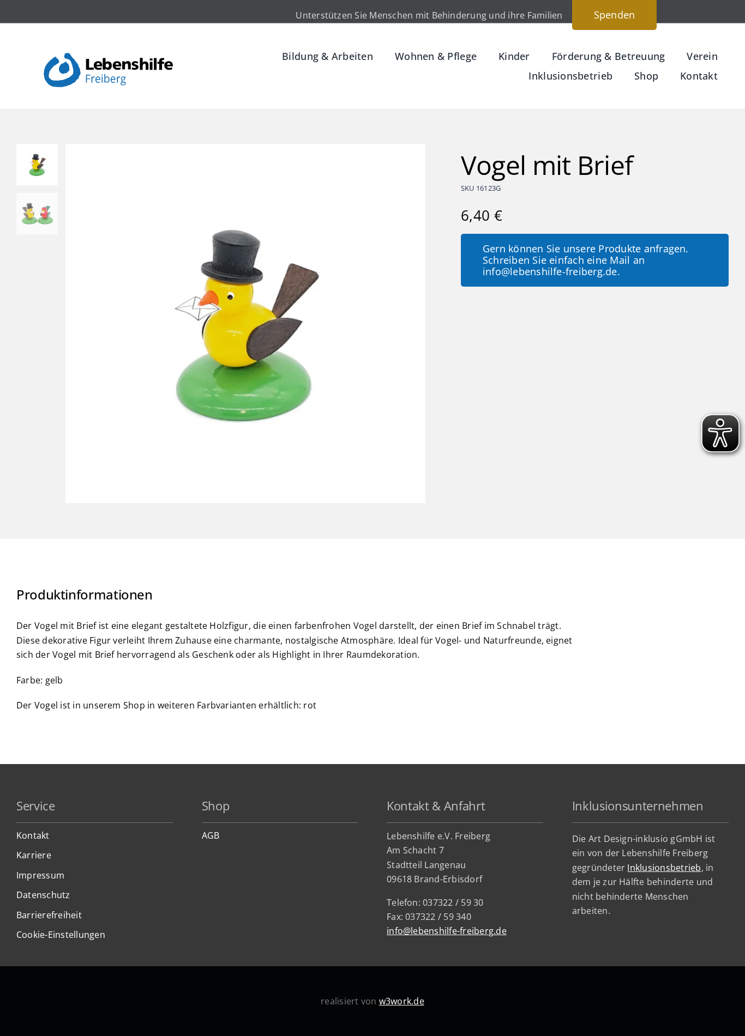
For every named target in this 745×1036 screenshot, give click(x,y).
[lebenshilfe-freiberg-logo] (108, 57)
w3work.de (401, 1001)
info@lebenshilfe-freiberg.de (447, 931)
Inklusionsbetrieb (664, 868)
